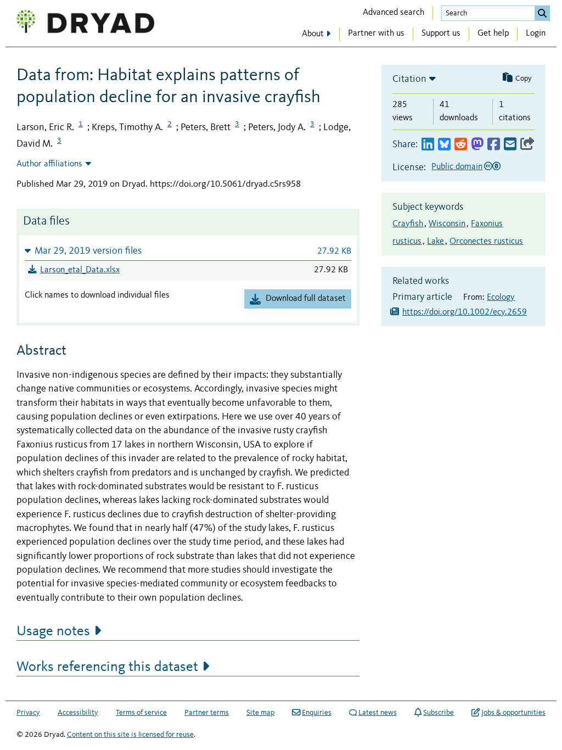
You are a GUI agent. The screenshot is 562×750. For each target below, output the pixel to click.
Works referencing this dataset (107, 667)
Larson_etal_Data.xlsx (80, 270)
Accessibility (78, 713)
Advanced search (393, 12)
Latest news (377, 713)
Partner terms (206, 713)
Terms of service (141, 713)
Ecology (501, 297)
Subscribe (438, 713)
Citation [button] (409, 79)
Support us (441, 33)
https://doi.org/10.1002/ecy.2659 (464, 312)
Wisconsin (447, 224)
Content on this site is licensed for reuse (130, 734)
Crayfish (407, 224)
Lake (435, 241)
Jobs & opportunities (513, 713)
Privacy (28, 713)
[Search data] (542, 13)
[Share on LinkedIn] (428, 145)
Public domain (456, 167)
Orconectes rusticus (486, 241)
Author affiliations (49, 164)
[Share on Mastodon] (477, 145)
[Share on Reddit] (460, 145)
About (313, 34)
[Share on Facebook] (493, 145)
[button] (188, 250)
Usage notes (53, 631)
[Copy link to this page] (527, 144)
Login (536, 33)
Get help (493, 33)
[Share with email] (510, 145)
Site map (260, 713)
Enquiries (316, 713)
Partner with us (376, 33)
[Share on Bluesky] (444, 145)
